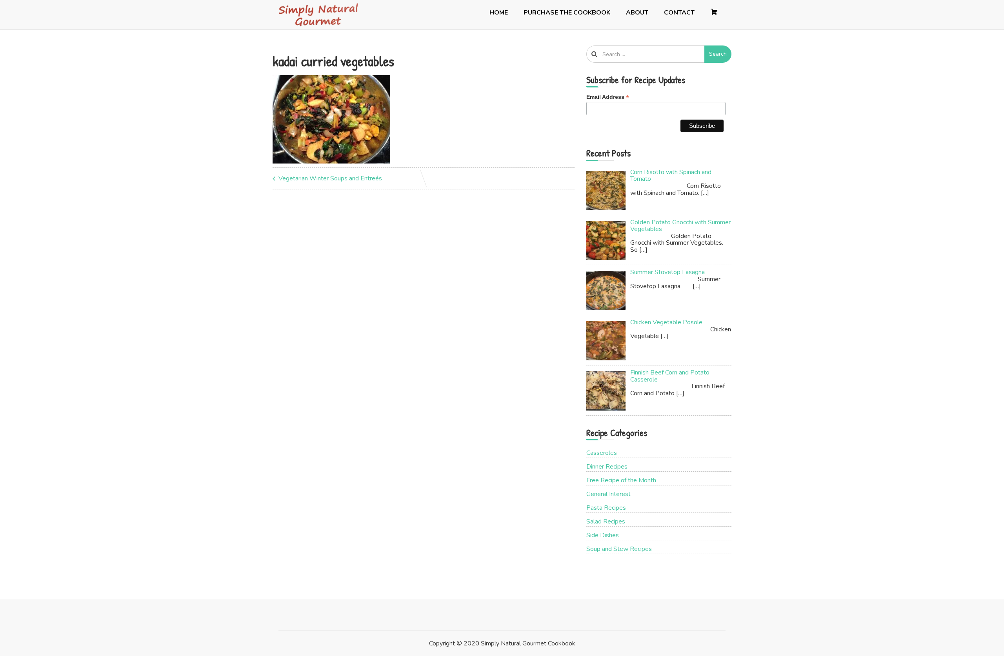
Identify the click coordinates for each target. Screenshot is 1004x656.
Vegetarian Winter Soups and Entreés (330, 178)
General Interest (608, 494)
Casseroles (601, 453)
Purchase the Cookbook (567, 12)
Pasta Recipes (606, 507)
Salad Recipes (605, 521)
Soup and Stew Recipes (619, 549)
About (637, 12)
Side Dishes (602, 535)
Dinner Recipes (607, 466)
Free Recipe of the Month (621, 480)
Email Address (607, 97)
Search (718, 54)
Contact (679, 12)
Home (498, 12)
